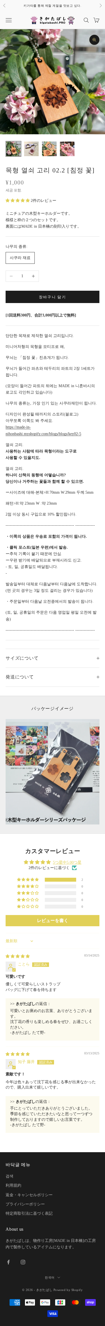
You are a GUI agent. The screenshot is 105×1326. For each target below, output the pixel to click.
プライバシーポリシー (25, 1204)
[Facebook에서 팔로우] (8, 1262)
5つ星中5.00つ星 (67, 862)
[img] (18, 956)
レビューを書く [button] (52, 920)
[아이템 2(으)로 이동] (31, 149)
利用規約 (13, 1185)
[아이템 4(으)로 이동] (67, 149)
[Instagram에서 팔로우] (23, 1262)
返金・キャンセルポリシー (29, 1195)
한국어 (50, 1277)
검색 (9, 1176)
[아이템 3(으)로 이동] (49, 149)
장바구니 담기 (52, 297)
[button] (18, 200)
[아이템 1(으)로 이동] (13, 149)
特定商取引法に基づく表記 (29, 1213)
